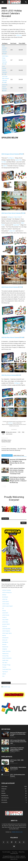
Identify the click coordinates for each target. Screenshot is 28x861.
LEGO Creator (5, 603)
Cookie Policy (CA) (14, 853)
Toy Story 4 (5, 671)
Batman (4, 594)
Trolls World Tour (6, 669)
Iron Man (3, 162)
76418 (4, 64)
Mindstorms (5, 637)
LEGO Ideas (5, 622)
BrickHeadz (5, 597)
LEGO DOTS (5, 613)
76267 (4, 53)
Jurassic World (6, 624)
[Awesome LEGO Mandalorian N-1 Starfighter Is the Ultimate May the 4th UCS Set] (5, 461)
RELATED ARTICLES (7, 455)
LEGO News (4, 8)
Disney (4, 610)
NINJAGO (4, 649)
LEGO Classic (5, 601)
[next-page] (5, 486)
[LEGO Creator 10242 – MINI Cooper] (5, 762)
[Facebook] (3, 842)
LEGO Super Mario (7, 633)
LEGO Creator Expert (7, 606)
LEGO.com (19, 35)
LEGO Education (6, 628)
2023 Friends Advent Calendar (9, 287)
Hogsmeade (16, 225)
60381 (4, 90)
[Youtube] (14, 846)
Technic (4, 667)
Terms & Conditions (6, 852)
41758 (4, 74)
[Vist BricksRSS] (5, 687)
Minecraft (4, 640)
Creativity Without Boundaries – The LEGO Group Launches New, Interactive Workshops (13, 449)
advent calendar (9, 434)
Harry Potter (17, 217)
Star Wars (4, 662)
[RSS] (19, 842)
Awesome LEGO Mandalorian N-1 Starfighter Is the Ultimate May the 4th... (18, 734)
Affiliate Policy (21, 852)
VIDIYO (4, 674)
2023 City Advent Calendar (4, 86)
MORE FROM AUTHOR (19, 455)
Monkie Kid (5, 646)
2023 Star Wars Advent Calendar (5, 78)
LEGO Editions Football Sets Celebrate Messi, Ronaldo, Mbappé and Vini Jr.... (17, 749)
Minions (4, 644)
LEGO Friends (5, 615)
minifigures (11, 158)
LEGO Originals (6, 631)
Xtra (3, 676)
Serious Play (5, 656)
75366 (4, 82)
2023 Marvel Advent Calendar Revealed (6, 441)
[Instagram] (11, 842)
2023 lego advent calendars (11, 432)
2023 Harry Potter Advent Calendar (11, 213)
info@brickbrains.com (16, 832)
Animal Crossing (6, 590)
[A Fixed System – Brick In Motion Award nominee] (5, 769)
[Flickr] (7, 842)
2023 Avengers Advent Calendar (10, 154)
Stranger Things (6, 665)
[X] (23, 842)
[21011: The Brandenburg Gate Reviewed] (5, 776)
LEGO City (4, 599)
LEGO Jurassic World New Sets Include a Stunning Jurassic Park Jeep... (18, 742)
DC (3, 608)
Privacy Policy (14, 852)
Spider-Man (19, 160)
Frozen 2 (4, 617)
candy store (12, 231)
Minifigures (5, 642)
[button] (2, 2)
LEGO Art (4, 626)
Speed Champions (6, 658)
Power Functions (6, 651)
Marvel (5, 165)
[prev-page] (2, 486)
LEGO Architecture (7, 592)
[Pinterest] (15, 842)
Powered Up (5, 653)
